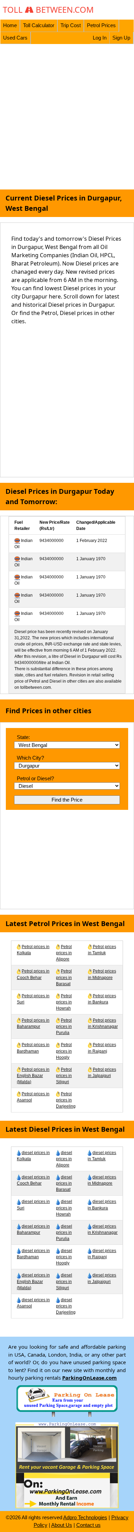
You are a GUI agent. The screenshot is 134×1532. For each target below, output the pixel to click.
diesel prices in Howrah (64, 1207)
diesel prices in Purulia (64, 1232)
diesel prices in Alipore (64, 1158)
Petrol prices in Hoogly (64, 1051)
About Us (61, 1525)
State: (23, 737)
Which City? (30, 758)
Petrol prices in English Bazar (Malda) (33, 1075)
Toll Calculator (38, 25)
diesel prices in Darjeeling (66, 1306)
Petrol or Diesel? (35, 778)
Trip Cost (70, 25)
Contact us (88, 1525)
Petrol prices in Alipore (64, 952)
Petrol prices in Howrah (64, 1002)
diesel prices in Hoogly (64, 1256)
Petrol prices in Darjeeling (66, 1100)
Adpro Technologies (85, 1517)
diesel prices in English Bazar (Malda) (33, 1281)
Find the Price (67, 800)
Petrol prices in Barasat (64, 977)
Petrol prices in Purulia (64, 1026)
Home (10, 25)
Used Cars (15, 38)
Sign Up (121, 38)
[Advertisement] (67, 117)
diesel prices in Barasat (64, 1183)
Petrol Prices (101, 25)
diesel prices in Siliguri (64, 1281)
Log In (100, 38)
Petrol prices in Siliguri (64, 1075)
